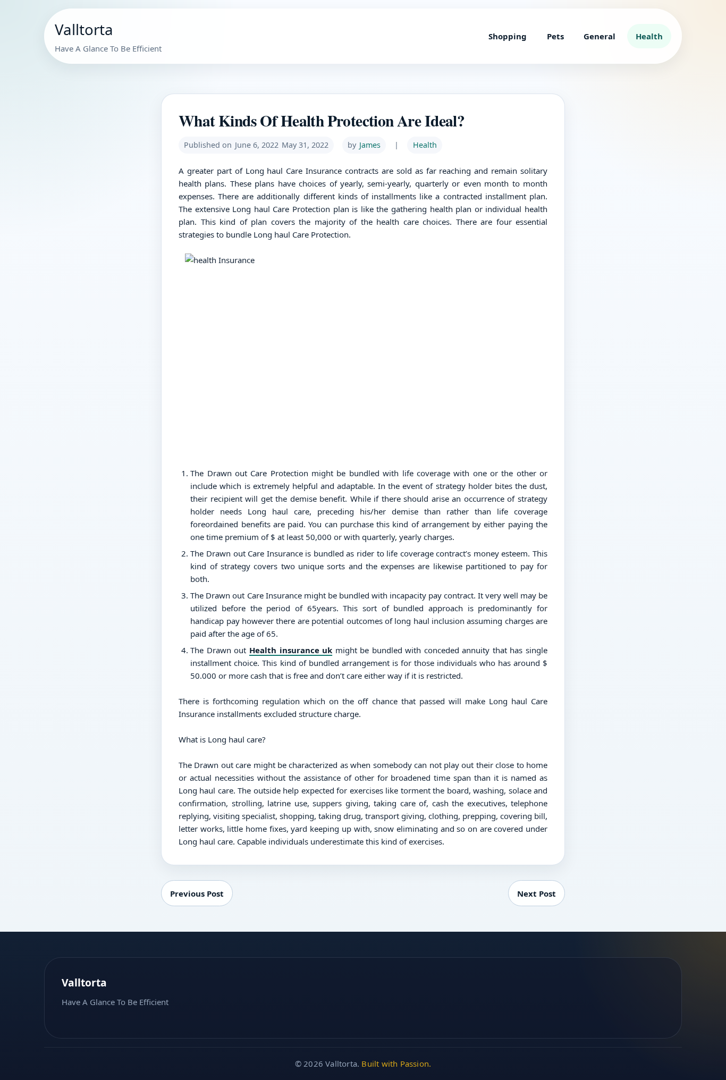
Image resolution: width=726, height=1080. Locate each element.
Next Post (536, 893)
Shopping (507, 36)
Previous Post (197, 893)
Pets (555, 36)
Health (649, 36)
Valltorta (84, 29)
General (599, 36)
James (370, 145)
